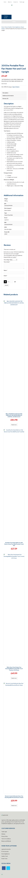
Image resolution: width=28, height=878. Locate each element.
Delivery (3, 834)
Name (5, 270)
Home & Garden (8, 27)
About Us (10, 2)
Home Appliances (16, 27)
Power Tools (4, 858)
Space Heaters (15, 87)
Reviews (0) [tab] (5, 98)
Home (5, 2)
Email (5, 275)
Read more (14, 424)
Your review (7, 262)
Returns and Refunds (6, 841)
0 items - (6, 17)
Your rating (7, 259)
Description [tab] (5, 92)
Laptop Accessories (6, 849)
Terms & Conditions (6, 838)
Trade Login (21, 2)
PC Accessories (5, 851)
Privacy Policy (4, 836)
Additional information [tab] (8, 95)
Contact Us (15, 2)
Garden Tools (4, 856)
